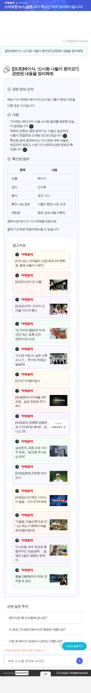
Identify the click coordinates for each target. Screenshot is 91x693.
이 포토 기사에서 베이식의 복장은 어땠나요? (37, 629)
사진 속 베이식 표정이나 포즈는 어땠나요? (36, 641)
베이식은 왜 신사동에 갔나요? (28, 618)
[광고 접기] (45, 673)
